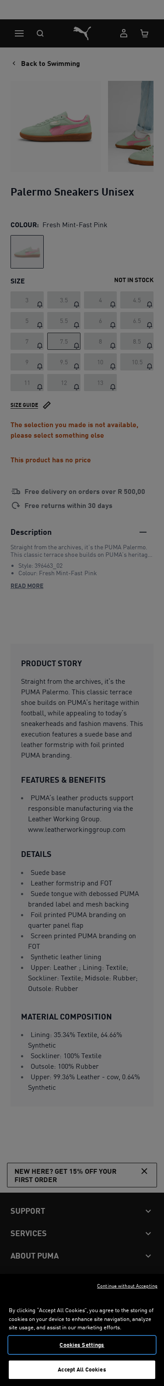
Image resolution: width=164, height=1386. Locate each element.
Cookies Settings (81, 1344)
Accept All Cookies (82, 1369)
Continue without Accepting (127, 1286)
